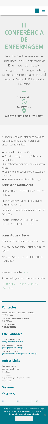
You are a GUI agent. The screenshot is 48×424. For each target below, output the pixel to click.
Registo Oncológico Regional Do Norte (16, 378)
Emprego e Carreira (9, 366)
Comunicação (7, 375)
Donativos (6, 372)
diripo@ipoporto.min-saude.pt (12, 342)
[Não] (45, 415)
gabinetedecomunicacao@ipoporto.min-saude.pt (19, 353)
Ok (24, 419)
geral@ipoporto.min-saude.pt (12, 348)
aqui (26, 272)
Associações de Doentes (10, 369)
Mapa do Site (6, 381)
